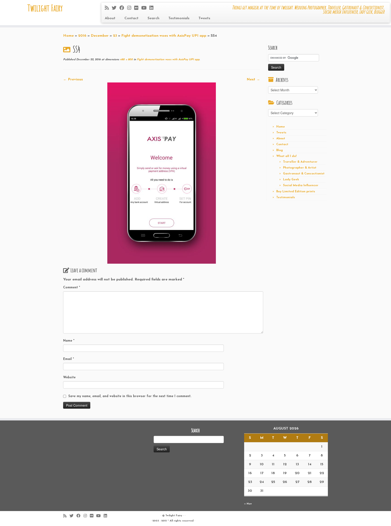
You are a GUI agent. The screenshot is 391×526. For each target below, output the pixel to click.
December (100, 36)
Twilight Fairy (45, 7)
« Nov (248, 504)
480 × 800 (126, 59)
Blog (279, 150)
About (110, 18)
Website (69, 377)
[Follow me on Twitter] (115, 8)
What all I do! (286, 156)
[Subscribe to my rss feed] (108, 8)
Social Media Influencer (300, 185)
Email (68, 359)
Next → (253, 79)
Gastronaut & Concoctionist (303, 173)
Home (68, 36)
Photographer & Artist (299, 167)
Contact (131, 18)
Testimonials (178, 18)
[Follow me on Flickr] (137, 8)
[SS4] (161, 173)
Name (68, 341)
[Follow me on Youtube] (145, 8)
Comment (71, 287)
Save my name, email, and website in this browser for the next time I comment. (129, 396)
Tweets (204, 18)
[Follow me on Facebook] (123, 8)
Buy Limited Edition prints (295, 191)
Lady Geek (291, 179)
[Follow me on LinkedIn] (152, 8)
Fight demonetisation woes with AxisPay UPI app (163, 36)
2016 (82, 36)
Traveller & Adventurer (300, 161)
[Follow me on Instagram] (130, 8)
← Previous (73, 79)
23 (115, 36)
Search (153, 18)
